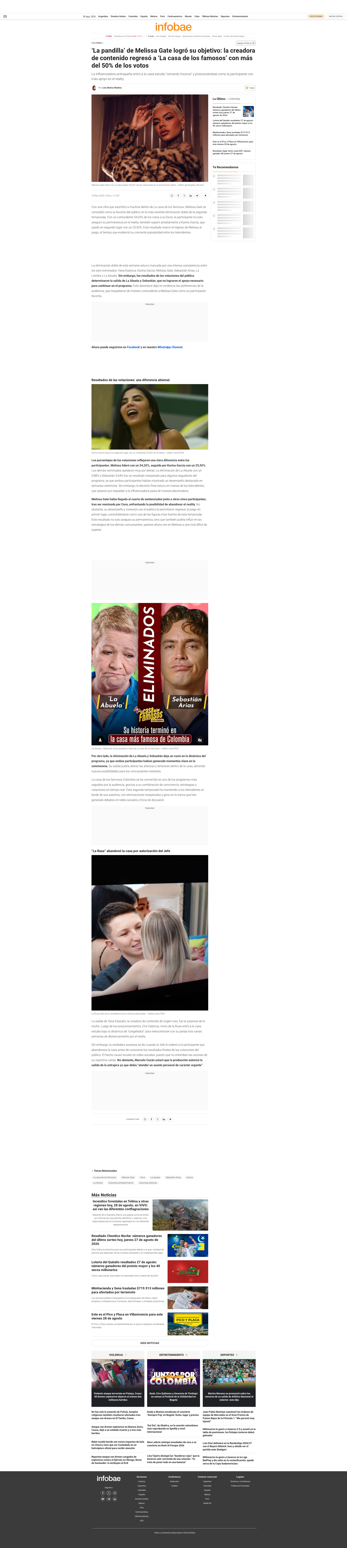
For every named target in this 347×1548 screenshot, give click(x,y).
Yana (142, 1177)
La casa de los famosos (104, 1177)
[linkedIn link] (115, 1499)
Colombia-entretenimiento (120, 1183)
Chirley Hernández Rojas (234, 36)
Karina (190, 1177)
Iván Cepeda (161, 36)
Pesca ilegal (217, 36)
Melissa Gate (128, 1177)
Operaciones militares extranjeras (196, 36)
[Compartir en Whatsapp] (172, 195)
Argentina (103, 16)
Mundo (188, 16)
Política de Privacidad (240, 1486)
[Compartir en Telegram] (197, 195)
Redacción (174, 1481)
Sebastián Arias (173, 1177)
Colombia (133, 16)
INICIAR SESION (336, 16)
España (144, 16)
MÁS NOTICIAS (149, 1343)
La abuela (155, 1177)
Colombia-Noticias (148, 1183)
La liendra (98, 1183)
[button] (5, 16)
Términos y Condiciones (240, 1481)
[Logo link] (173, 26)
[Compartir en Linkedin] (190, 195)
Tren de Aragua (174, 36)
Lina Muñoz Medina (112, 87)
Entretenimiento (240, 16)
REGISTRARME (316, 16)
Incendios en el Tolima (128, 36)
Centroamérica (175, 16)
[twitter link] (109, 1493)
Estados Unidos (118, 16)
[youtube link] (103, 1499)
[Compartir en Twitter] (184, 195)
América (141, 1481)
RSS (141, 1521)
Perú (162, 16)
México (153, 16)
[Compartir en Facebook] (178, 195)
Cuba (196, 16)
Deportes (225, 16)
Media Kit (207, 1503)
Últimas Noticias (210, 16)
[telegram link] (109, 1499)
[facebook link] (103, 1493)
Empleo (174, 1486)
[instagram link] (115, 1493)
